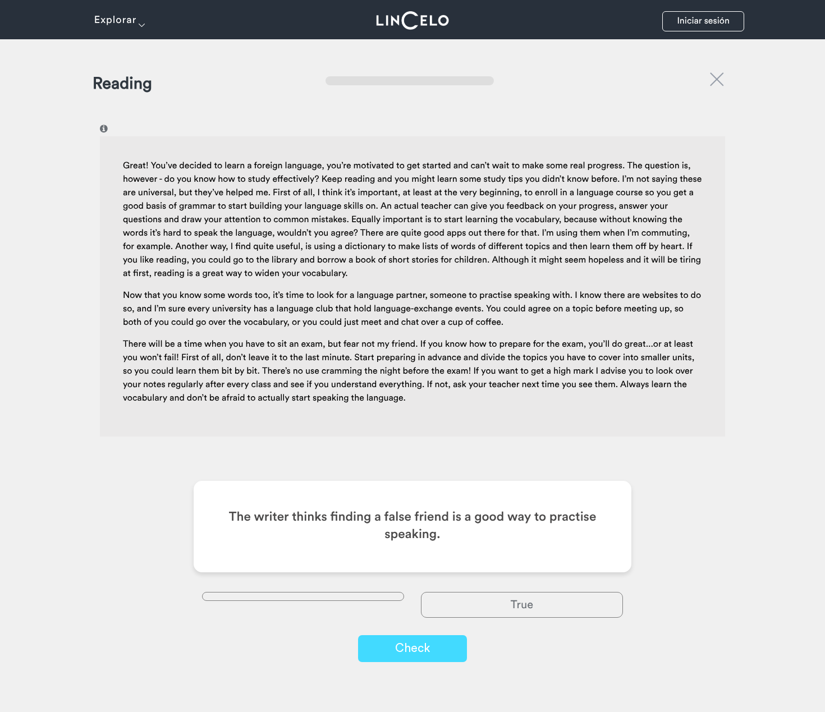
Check (412, 648)
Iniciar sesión (703, 21)
